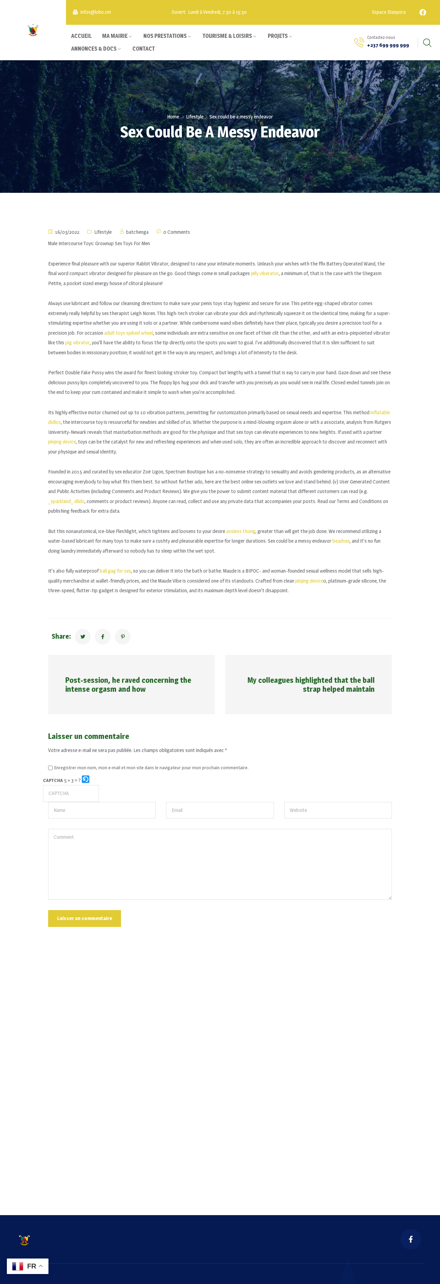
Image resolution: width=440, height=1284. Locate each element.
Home (173, 116)
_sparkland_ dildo (66, 501)
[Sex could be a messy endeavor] (83, 637)
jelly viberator (265, 273)
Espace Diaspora (388, 12)
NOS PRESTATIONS (165, 36)
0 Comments (176, 232)
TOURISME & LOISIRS (227, 36)
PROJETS (278, 36)
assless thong (240, 531)
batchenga (137, 232)
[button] (86, 780)
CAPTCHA (53, 780)
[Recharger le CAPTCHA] (85, 779)
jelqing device (62, 441)
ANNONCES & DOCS (94, 48)
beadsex (341, 540)
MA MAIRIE (115, 36)
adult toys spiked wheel (128, 333)
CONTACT (143, 48)
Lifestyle (195, 116)
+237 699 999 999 (388, 45)
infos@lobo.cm (95, 12)
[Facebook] (422, 12)
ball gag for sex (115, 570)
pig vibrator (77, 342)
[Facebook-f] (410, 1239)
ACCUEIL (81, 36)
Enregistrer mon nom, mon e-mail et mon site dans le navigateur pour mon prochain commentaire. (151, 767)
